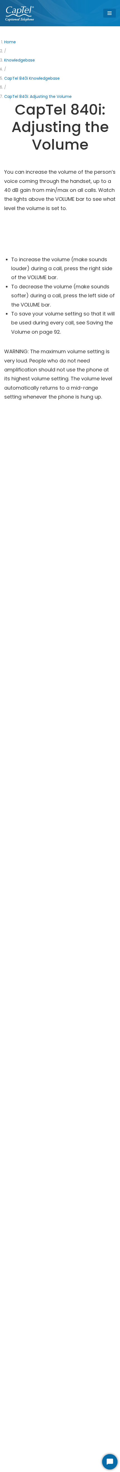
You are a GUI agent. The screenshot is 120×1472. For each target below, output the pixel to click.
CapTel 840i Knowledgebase (32, 78)
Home (10, 42)
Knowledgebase (19, 60)
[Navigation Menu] (109, 13)
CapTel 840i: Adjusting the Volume (38, 96)
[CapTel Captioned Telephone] (19, 13)
